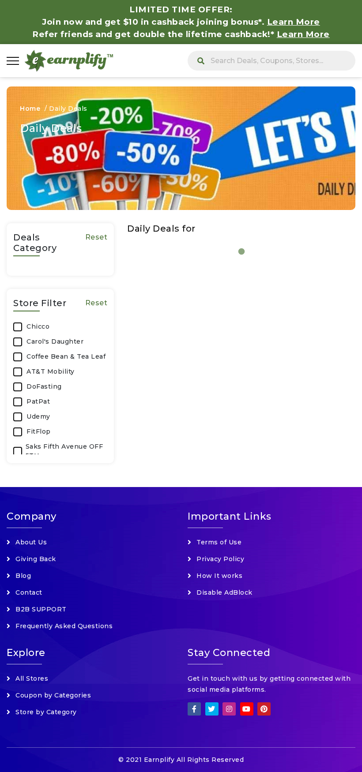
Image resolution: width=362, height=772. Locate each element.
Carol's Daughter (54, 341)
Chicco (37, 326)
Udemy (38, 416)
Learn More (303, 34)
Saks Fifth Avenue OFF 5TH (64, 451)
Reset (96, 237)
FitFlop (38, 431)
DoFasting (44, 386)
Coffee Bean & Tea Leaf (66, 356)
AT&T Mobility (50, 371)
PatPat (38, 401)
